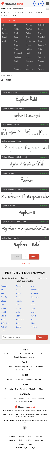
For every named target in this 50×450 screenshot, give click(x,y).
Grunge (28, 37)
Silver (33, 323)
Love (27, 65)
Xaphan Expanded (8, 141)
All (3, 25)
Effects (3, 301)
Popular (5, 37)
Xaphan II (5, 206)
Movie (33, 312)
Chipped (17, 49)
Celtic (16, 41)
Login (38, 3)
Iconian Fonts (44, 92)
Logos (25, 349)
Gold (33, 305)
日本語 (28, 440)
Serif (39, 53)
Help (16, 389)
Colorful (4, 297)
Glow (18, 305)
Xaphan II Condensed (10, 109)
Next (33, 257)
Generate (42, 337)
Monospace (30, 69)
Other (3, 331)
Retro (40, 33)
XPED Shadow (7, 125)
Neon (18, 316)
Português (39, 440)
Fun (2, 305)
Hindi (28, 53)
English (12, 436)
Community (9, 389)
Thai (39, 65)
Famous (19, 301)
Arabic (16, 29)
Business (34, 293)
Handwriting (30, 41)
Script (40, 49)
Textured (41, 61)
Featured (5, 33)
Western (41, 69)
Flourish (29, 25)
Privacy (33, 398)
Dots (15, 65)
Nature (3, 316)
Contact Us (25, 402)
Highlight (29, 49)
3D (15, 25)
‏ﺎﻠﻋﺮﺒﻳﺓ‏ (21, 436)
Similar (15, 92)
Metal (18, 312)
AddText (10, 379)
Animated (34, 290)
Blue (2, 293)
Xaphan (4, 173)
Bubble (16, 37)
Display (16, 61)
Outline (40, 29)
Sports (18, 327)
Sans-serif (41, 45)
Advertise (40, 398)
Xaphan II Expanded (9, 189)
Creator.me (19, 379)
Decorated (18, 53)
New (4, 29)
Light (33, 308)
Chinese (17, 45)
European (17, 69)
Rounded (41, 37)
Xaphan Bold (6, 92)
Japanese (29, 61)
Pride (3, 320)
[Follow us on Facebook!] (25, 428)
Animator (38, 379)
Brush (16, 33)
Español (31, 444)
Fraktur (28, 33)
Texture (34, 327)
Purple (33, 316)
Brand (18, 293)
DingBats (17, 57)
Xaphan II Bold (7, 238)
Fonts (3, 75)
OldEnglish (42, 25)
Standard (41, 57)
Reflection (5, 323)
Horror (28, 57)
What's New (33, 389)
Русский (21, 444)
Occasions (23, 389)
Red (32, 320)
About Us (7, 398)
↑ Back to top (25, 263)
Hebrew (29, 45)
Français (39, 436)
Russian (41, 41)
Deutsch (12, 440)
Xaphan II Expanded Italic (11, 222)
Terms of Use (24, 398)
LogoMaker (29, 379)
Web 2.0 (4, 327)
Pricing (14, 398)
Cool (4, 41)
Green (3, 308)
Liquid (3, 312)
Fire (32, 301)
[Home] (12, 4)
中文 (29, 436)
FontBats (29, 29)
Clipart (41, 389)
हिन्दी (20, 440)
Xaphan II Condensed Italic (12, 157)
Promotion (20, 320)
